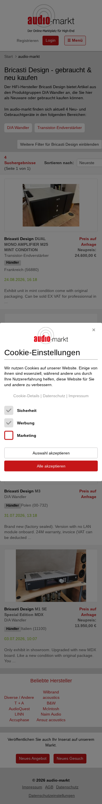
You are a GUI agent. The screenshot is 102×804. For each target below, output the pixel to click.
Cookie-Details (26, 395)
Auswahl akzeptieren (51, 452)
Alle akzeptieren (51, 466)
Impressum (79, 395)
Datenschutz (54, 395)
